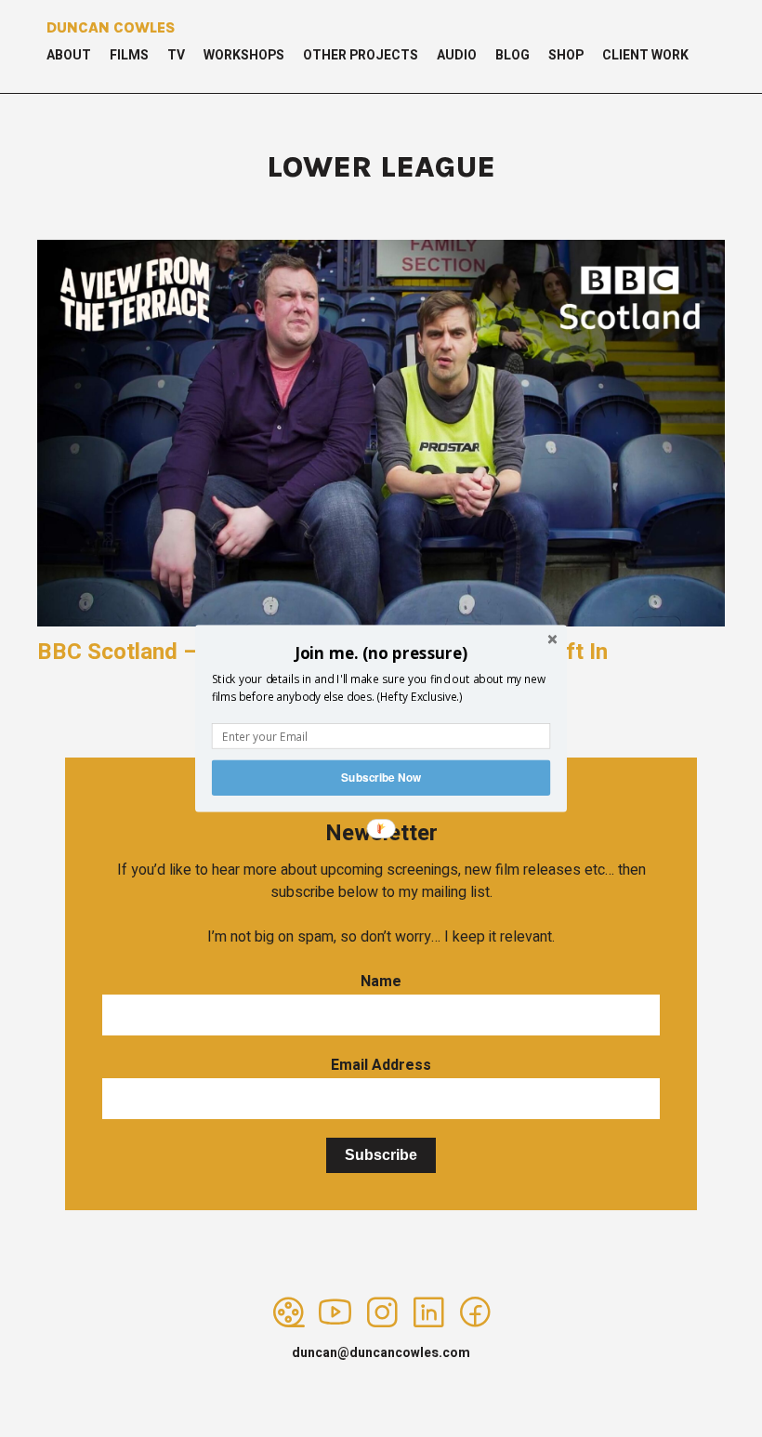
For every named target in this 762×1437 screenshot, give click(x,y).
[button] (381, 652)
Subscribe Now (381, 777)
